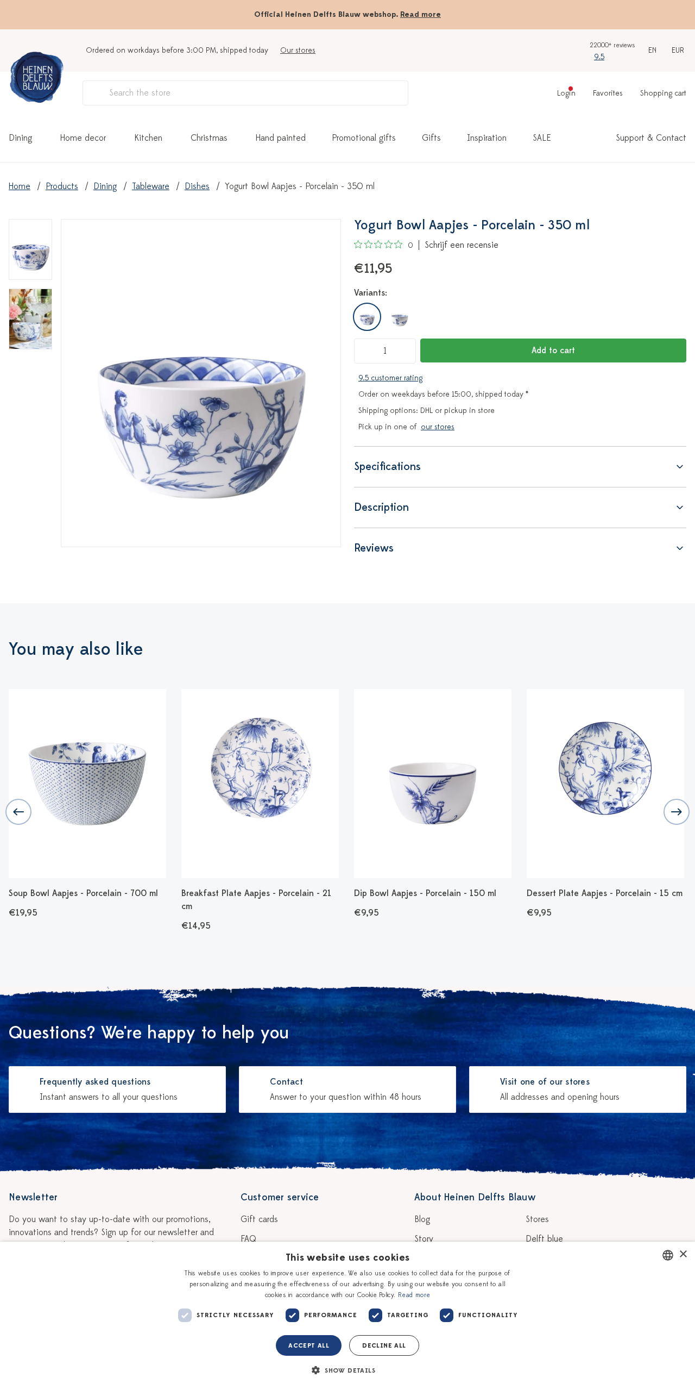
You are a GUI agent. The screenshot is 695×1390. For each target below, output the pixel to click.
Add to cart (553, 350)
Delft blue (544, 1239)
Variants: (370, 292)
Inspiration (487, 138)
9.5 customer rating (390, 378)
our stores (437, 426)
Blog (422, 1219)
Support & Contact (651, 138)
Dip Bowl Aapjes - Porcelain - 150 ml (425, 893)
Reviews (374, 548)
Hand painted (281, 138)
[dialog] (347, 1316)
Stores (537, 1219)
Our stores (297, 50)
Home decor (83, 138)
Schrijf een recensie (461, 245)
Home (19, 186)
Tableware (150, 186)
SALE (542, 138)
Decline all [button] (384, 1345)
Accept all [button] (308, 1345)
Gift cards (259, 1219)
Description (381, 507)
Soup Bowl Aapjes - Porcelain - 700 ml (83, 893)
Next (677, 812)
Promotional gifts (364, 138)
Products (62, 186)
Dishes (197, 186)
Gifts (431, 138)
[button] (347, 1370)
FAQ (248, 1239)
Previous (18, 812)
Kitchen (148, 138)
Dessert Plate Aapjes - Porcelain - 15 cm (605, 893)
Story (423, 1239)
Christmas (209, 138)
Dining (20, 138)
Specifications (387, 466)
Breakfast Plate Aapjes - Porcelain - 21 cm (256, 900)
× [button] (683, 1254)
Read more (420, 14)
